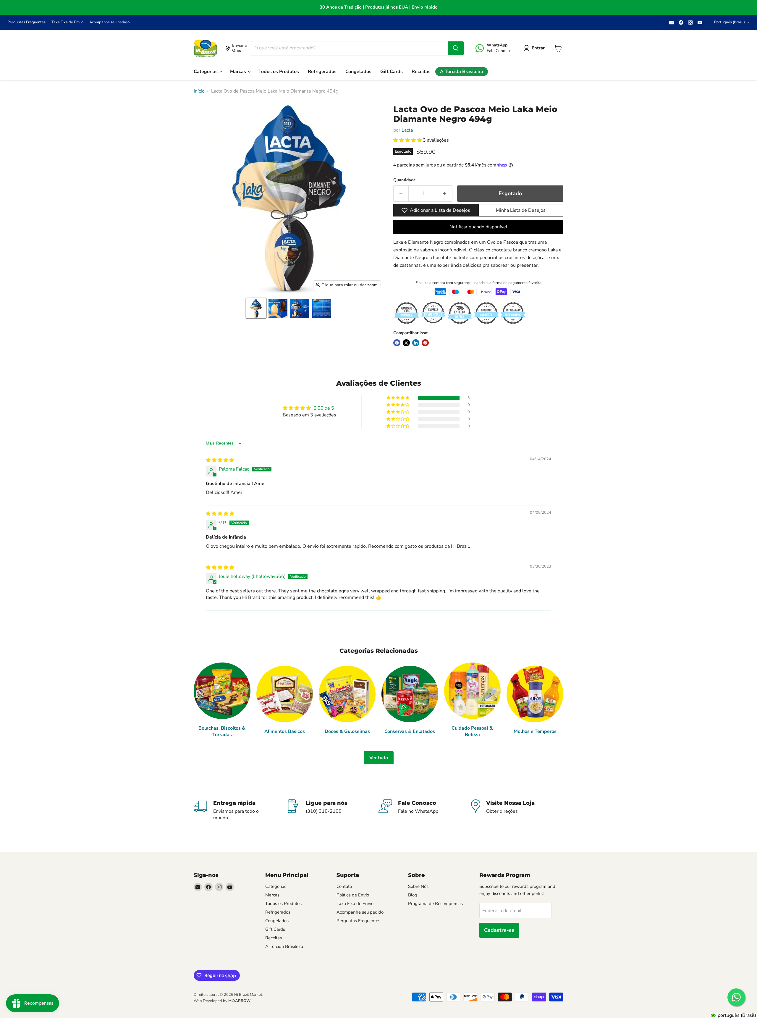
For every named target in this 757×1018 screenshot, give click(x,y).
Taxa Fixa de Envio (67, 22)
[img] (220, 460)
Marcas (238, 71)
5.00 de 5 (323, 408)
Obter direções (502, 811)
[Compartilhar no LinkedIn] (415, 342)
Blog (412, 895)
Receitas (421, 71)
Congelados (358, 71)
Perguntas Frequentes (26, 22)
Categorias (206, 71)
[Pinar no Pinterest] (425, 342)
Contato (344, 886)
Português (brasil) (729, 22)
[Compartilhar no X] (406, 342)
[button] (256, 308)
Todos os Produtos (278, 71)
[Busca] (456, 48)
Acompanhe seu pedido (109, 22)
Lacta (407, 130)
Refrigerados (322, 71)
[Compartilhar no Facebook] (396, 342)
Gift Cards (391, 71)
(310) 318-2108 (324, 811)
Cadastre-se (499, 930)
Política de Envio (353, 895)
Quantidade (404, 180)
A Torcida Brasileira (461, 71)
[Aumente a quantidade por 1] (444, 193)
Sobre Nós (418, 886)
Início (199, 91)
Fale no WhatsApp (418, 811)
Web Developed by (222, 1001)
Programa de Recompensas (435, 903)
